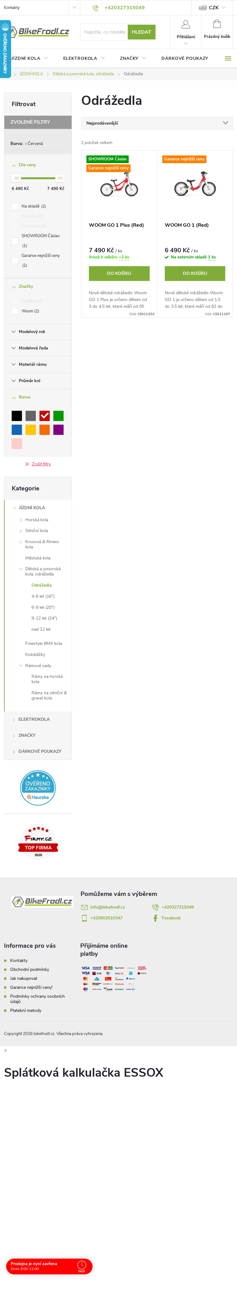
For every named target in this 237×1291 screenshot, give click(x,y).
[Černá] (17, 416)
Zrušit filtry (41, 464)
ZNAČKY (27, 735)
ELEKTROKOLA (34, 719)
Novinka (31, 216)
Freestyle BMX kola (43, 643)
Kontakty (12, 7)
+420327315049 (178, 907)
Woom (30, 311)
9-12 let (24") (44, 618)
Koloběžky (35, 655)
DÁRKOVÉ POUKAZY (40, 751)
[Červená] (45, 416)
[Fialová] (58, 430)
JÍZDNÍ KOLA (32, 508)
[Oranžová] (45, 430)
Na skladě (33, 206)
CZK (214, 7)
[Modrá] (17, 430)
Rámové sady (38, 666)
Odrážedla (41, 585)
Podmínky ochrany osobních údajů (37, 998)
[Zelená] (58, 416)
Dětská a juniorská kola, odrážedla (42, 571)
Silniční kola (36, 531)
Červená (35, 143)
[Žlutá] (31, 430)
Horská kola (36, 520)
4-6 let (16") (43, 596)
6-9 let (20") (43, 607)
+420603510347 (106, 918)
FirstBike (32, 301)
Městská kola (37, 558)
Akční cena (33, 226)
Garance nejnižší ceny (41, 260)
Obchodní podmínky (29, 969)
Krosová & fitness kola (42, 544)
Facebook (171, 918)
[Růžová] (17, 444)
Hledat (141, 32)
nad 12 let (41, 629)
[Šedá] (31, 416)
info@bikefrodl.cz (107, 907)
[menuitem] (30, 58)
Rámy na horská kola (47, 679)
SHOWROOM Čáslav (41, 241)
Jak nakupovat (23, 978)
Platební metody (25, 1010)
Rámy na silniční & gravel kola (49, 695)
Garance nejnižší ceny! (31, 987)
